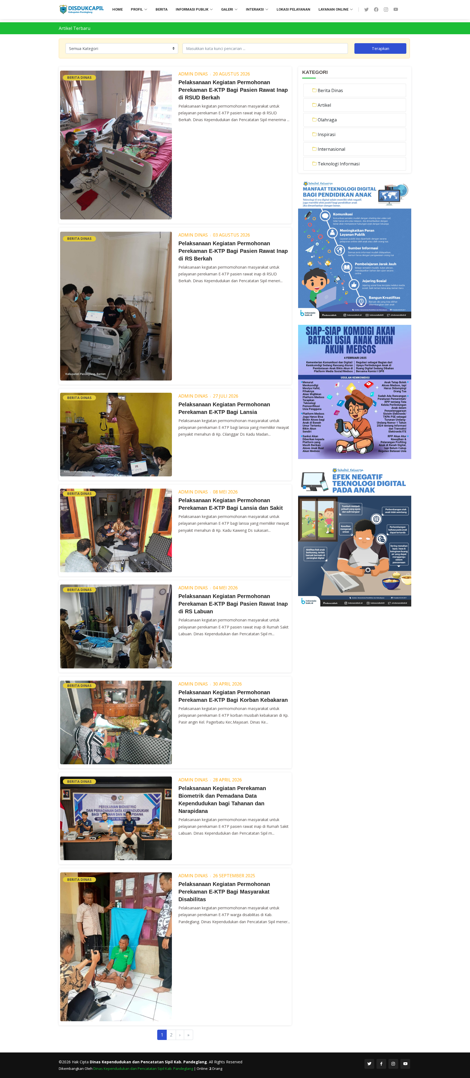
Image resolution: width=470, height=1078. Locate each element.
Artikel (324, 105)
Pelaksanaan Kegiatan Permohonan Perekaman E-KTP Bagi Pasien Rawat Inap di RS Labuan (233, 603)
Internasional (331, 149)
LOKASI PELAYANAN (293, 9)
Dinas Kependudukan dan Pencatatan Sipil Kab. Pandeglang (143, 1068)
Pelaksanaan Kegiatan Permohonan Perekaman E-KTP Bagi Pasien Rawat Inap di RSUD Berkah (233, 89)
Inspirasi (326, 134)
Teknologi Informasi (339, 164)
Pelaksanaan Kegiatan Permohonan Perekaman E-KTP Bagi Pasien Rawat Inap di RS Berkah (233, 251)
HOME (117, 9)
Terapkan (380, 48)
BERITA (162, 9)
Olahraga (327, 120)
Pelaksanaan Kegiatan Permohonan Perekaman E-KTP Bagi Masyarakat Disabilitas (224, 891)
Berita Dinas (330, 90)
